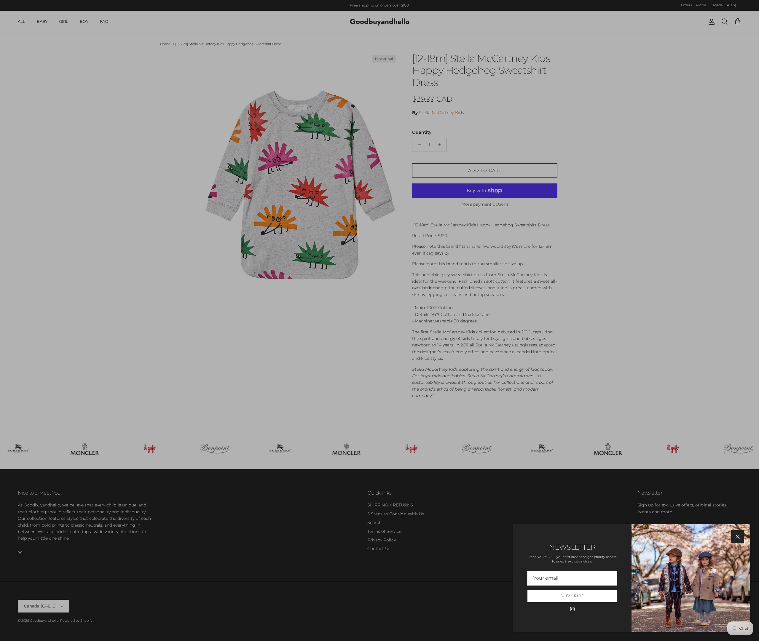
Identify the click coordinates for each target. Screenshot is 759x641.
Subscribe (572, 596)
